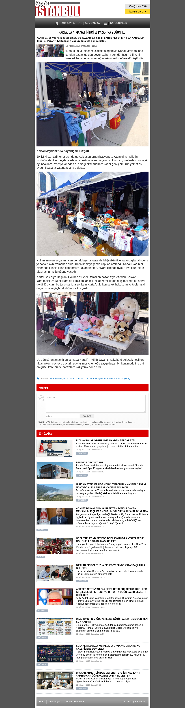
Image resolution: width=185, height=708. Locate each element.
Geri (41, 701)
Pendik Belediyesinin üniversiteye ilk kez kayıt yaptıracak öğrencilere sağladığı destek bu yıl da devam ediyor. (108, 680)
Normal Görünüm (75, 701)
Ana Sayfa (54, 701)
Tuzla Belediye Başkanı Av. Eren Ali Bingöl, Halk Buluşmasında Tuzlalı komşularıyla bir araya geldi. (110, 573)
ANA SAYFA (68, 23)
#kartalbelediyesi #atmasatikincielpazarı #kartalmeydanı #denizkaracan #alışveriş (90, 378)
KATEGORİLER (118, 23)
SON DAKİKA (92, 23)
